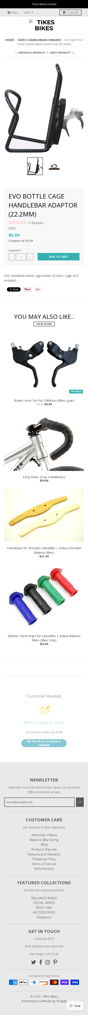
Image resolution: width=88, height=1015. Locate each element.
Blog (44, 845)
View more (44, 323)
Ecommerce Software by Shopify (44, 1001)
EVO (12, 228)
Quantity (15, 250)
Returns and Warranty (44, 854)
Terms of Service (44, 864)
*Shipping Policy (44, 859)
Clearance (44, 917)
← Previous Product (30, 52)
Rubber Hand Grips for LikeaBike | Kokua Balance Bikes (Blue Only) (44, 638)
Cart (72, 12)
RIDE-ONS (44, 908)
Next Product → (62, 52)
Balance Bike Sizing (44, 840)
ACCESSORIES (44, 912)
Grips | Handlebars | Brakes (39, 40)
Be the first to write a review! (44, 743)
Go (80, 801)
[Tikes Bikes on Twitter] (33, 962)
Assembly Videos (44, 835)
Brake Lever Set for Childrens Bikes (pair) (44, 400)
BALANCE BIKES (44, 898)
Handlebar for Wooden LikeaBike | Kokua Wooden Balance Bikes (44, 550)
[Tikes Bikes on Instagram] (47, 962)
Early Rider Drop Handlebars (44, 477)
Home (9, 40)
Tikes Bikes (50, 996)
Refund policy (44, 869)
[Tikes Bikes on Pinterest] (55, 962)
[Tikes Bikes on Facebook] (40, 962)
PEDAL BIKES (44, 903)
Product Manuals (44, 849)
